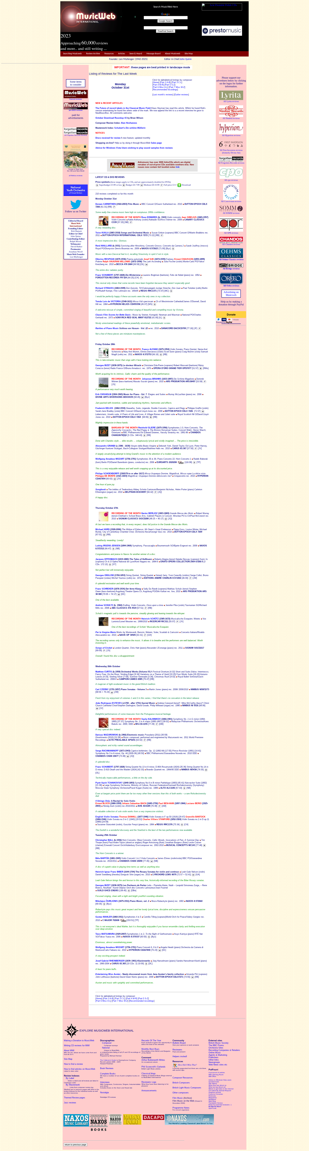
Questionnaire (214, 1082)
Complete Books (108, 1073)
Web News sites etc (218, 1064)
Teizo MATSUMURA (105, 934)
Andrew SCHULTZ (104, 605)
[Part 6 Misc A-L (160, 87)
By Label (70, 1078)
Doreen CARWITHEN (105, 204)
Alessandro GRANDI (105, 446)
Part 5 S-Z (170, 85)
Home (156, 82)
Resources (109, 53)
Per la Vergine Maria (105, 632)
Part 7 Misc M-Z (177, 87)
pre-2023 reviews (76, 110)
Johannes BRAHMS (151, 379)
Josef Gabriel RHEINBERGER (110, 961)
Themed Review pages (74, 1097)
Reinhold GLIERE (147, 427)
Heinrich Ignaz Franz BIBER (109, 872)
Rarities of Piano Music (107, 328)
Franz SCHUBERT (104, 275)
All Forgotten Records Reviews (75, 135)
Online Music (215, 1052)
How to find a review (73, 1064)
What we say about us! (217, 1087)
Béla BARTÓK (102, 858)
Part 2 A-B (165, 82)
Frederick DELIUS (104, 408)
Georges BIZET (103, 365)
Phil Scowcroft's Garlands (153, 1067)
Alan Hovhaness (129, 123)
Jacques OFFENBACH (106, 559)
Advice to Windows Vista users (220, 1080)
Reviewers (177, 1049)
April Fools (212, 1108)
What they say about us (217, 1085)
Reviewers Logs (148, 1082)
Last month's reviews (163, 94)
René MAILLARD (103, 246)
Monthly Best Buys (150, 1049)
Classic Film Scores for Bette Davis (113, 315)
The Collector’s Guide (108, 1060)
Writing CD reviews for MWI (77, 1045)
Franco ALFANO (150, 349)
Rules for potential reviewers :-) (220, 1105)
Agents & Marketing (218, 1055)
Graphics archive (215, 1092)
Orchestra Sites (216, 1048)
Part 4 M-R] (158, 85)
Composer (107, 1043)
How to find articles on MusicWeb (79, 1069)
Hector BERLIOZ (149, 513)
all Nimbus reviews (75, 175)
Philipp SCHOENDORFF (107, 473)
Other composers (181, 1092)
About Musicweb (172, 53)
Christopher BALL (104, 840)
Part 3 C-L (177, 82)
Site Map (189, 53)
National (106, 1048)
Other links (214, 1060)
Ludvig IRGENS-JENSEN (107, 545)
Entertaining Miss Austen (108, 974)
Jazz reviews (70, 1102)
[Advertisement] (192, 43)
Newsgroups (214, 1062)
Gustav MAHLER (103, 917)
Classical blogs (148, 1073)
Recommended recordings (165, 89)
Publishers (213, 1057)
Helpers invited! (180, 1056)
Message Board (153, 53)
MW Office (212, 1076)
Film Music (178, 1098)
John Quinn (186, 59)
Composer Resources (183, 1077)
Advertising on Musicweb (231, 293)
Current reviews (75, 99)
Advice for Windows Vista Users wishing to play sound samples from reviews (134, 148)
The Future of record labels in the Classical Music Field (123, 108)
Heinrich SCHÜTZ (150, 619)
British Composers (181, 1082)
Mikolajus (100, 901)
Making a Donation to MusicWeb (79, 1040)
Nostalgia (104, 1092)
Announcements (149, 1090)
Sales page (156, 143)
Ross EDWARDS (149, 217)
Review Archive (93, 53)
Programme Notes (181, 1108)
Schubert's (129, 128)
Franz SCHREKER (104, 589)
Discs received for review (107, 138)
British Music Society (219, 1043)
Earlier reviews (181, 94)
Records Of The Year (151, 1040)
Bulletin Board (179, 1043)
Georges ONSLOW (104, 575)
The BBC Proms (216, 1045)
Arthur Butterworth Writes (153, 1060)
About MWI (69, 1050)
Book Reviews (106, 1068)
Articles (121, 53)
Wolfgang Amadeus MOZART (109, 459)
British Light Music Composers (187, 1087)
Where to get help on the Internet (221, 1089)
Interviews (105, 1082)
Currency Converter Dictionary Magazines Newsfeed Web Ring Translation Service (216, 1098)
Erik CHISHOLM (103, 394)
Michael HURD (102, 529)
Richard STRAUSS (104, 288)
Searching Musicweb (72, 53)
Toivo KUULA (102, 232)
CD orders (220, 1090)
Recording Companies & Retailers (224, 1050)
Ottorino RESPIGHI (104, 259)
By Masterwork (73, 1085)
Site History (213, 1083)
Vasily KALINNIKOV (151, 719)
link (177, 167)
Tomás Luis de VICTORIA (108, 301)
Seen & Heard (135, 53)
